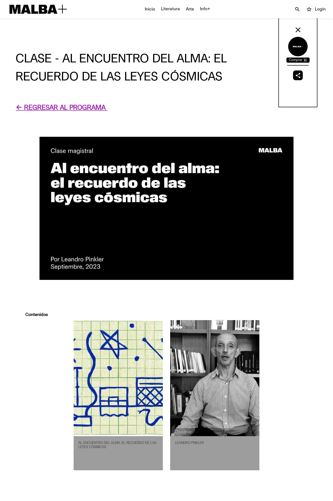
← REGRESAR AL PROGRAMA (62, 107)
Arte (190, 9)
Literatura (170, 9)
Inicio (150, 9)
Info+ (205, 9)
